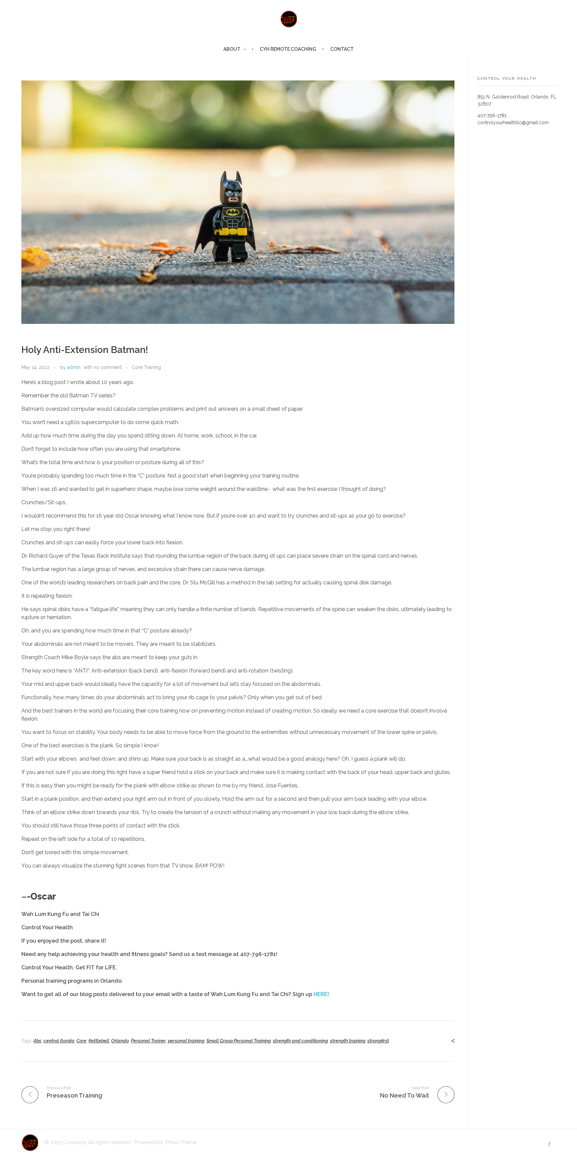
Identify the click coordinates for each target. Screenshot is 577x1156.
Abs (37, 1040)
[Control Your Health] (288, 19)
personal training (186, 1040)
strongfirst (378, 1040)
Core (81, 1040)
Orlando (120, 1040)
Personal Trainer (148, 1040)
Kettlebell (98, 1040)
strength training (347, 1040)
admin (73, 367)
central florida (58, 1040)
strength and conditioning (300, 1040)
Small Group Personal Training (238, 1040)
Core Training (146, 367)
